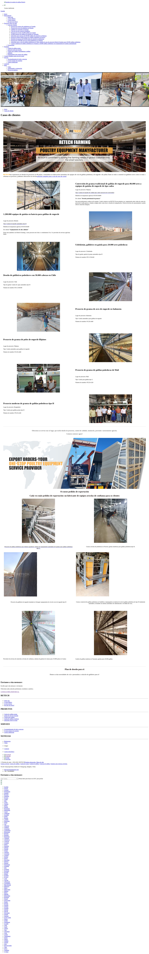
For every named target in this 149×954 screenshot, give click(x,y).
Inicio (5, 14)
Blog (5, 65)
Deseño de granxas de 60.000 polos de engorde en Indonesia (27, 39)
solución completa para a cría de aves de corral (51, 176)
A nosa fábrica (11, 18)
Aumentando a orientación (15, 68)
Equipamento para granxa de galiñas (17, 54)
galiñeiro (10, 53)
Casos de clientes (12, 25)
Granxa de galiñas (14, 764)
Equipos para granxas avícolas (59, 764)
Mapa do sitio (40, 762)
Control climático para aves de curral (14, 56)
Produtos (6, 46)
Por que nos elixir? (13, 22)
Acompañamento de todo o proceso (17, 59)
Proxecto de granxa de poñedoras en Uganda (23, 26)
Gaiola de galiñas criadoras (11, 719)
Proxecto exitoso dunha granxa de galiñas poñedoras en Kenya (28, 37)
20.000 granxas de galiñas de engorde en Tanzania (24, 34)
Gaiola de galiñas (34, 764)
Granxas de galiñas (45, 764)
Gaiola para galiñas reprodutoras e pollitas (19, 51)
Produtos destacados (30, 762)
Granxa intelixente (13, 62)
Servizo (6, 57)
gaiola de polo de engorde (15, 50)
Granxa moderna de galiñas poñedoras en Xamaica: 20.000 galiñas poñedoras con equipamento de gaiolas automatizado (43, 43)
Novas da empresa (13, 70)
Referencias (7, 741)
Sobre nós (10, 17)
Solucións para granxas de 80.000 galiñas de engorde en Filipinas (29, 36)
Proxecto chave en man (10, 23)
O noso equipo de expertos (15, 60)
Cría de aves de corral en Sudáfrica (20, 31)
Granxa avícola (5, 764)
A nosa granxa (11, 20)
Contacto (6, 64)
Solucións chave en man (10, 720)
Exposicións (11, 45)
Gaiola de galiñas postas (14, 48)
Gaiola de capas (24, 764)
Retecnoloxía (7, 15)
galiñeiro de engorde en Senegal (19, 29)
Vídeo (9, 67)
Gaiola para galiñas (9, 717)
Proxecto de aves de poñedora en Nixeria (22, 28)
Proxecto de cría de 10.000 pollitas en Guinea (23, 32)
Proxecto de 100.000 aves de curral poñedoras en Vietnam (27, 40)
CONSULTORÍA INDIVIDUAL (10, 692)
